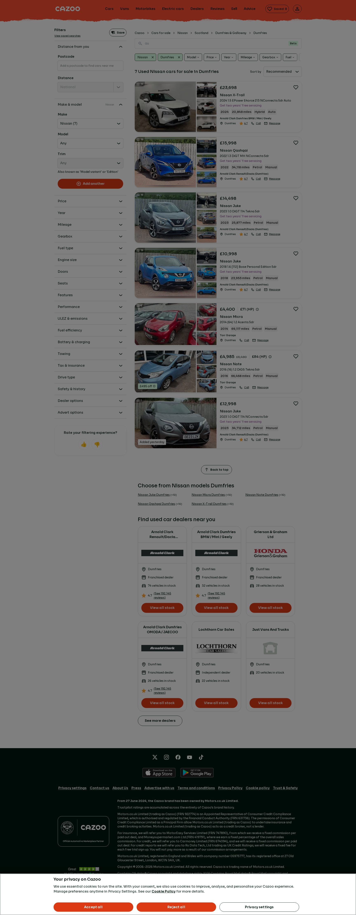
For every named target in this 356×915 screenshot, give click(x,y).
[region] (178, 894)
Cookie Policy (164, 891)
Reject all (176, 907)
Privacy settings (259, 907)
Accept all (93, 907)
